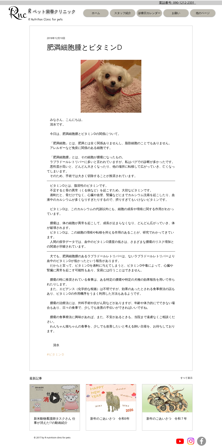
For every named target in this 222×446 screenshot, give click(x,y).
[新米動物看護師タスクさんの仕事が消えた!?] (55, 398)
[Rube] (180, 441)
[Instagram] (190, 441)
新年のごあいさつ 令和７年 (166, 418)
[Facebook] (201, 441)
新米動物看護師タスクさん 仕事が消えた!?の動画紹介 (54, 421)
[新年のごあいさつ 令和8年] (111, 398)
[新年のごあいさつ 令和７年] (167, 398)
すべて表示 (186, 377)
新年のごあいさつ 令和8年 (110, 418)
